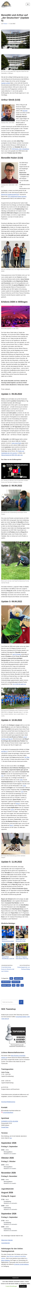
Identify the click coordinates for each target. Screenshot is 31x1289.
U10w (21, 779)
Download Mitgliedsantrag (8, 1101)
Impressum (15, 1277)
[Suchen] (21, 1002)
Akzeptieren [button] (23, 1286)
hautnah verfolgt (5, 83)
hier (11, 1138)
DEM (14, 985)
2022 (11, 978)
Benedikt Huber (6, 985)
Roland (5, 23)
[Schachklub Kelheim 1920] (6, 4)
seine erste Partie (16, 443)
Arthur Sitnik (15, 981)
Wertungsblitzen (8, 1152)
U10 (22, 791)
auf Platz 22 (4, 751)
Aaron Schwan (18, 978)
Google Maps (5, 1127)
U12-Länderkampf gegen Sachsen (17, 196)
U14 (22, 985)
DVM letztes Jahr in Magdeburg (20, 149)
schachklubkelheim (8, 1112)
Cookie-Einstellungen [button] (11, 1286)
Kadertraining (7, 1207)
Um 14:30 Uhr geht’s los (19, 684)
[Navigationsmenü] (28, 4)
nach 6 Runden (17, 654)
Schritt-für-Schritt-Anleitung (21, 1264)
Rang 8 (18, 803)
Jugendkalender (5, 1243)
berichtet (25, 110)
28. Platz (27, 757)
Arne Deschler (6, 981)
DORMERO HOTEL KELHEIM (9, 1121)
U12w (12, 809)
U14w (24, 785)
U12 (2, 775)
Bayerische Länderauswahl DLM (10, 194)
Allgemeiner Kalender (7, 1240)
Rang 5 (11, 825)
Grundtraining (7, 1201)
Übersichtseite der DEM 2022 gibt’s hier (12, 455)
